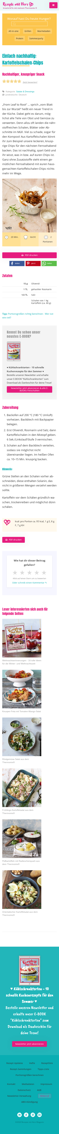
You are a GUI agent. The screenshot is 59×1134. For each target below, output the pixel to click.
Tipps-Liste (43, 1069)
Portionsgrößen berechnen (30, 1075)
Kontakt (11, 1084)
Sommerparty (36, 38)
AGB (39, 1090)
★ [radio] (15, 572)
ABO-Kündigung (29, 1101)
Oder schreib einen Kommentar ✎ (29, 582)
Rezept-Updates (14, 1063)
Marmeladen (43, 31)
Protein (19, 38)
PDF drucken (31, 255)
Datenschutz (24, 1090)
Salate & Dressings (25, 91)
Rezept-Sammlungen (20, 1069)
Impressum (46, 1084)
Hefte (32, 1063)
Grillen (28, 31)
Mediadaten (28, 1084)
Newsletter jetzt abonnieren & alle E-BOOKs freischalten (29, 389)
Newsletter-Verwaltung (19, 1095)
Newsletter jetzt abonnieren (29, 1043)
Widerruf (44, 1095)
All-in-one (13, 31)
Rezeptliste (47, 1063)
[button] (53, 5)
